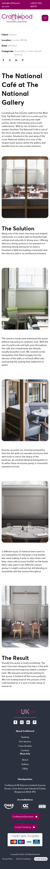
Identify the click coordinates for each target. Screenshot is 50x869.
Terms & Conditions (23, 859)
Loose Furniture (25, 827)
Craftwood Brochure (25, 816)
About (25, 759)
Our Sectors (25, 741)
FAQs (25, 768)
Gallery (25, 764)
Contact (25, 750)
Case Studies (25, 746)
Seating (25, 737)
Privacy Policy (7, 859)
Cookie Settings (41, 859)
